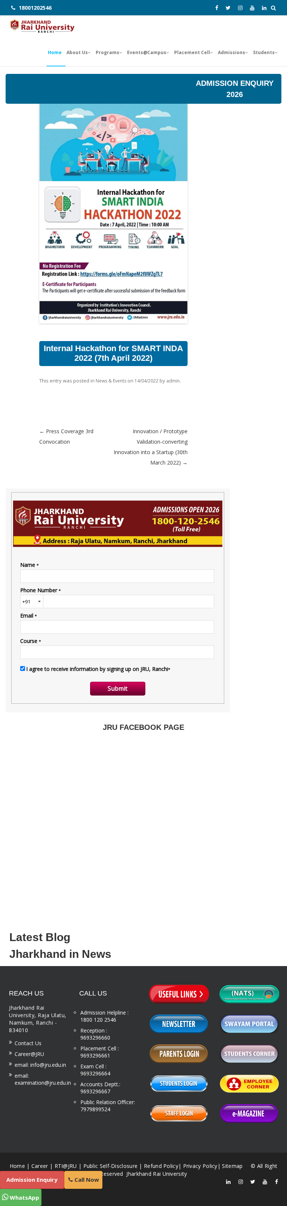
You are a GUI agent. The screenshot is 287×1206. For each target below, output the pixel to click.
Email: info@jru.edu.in (40, 1064)
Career (39, 1165)
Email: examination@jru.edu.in (43, 1079)
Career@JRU (29, 1053)
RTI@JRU (66, 1165)
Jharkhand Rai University (156, 1173)
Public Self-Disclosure (110, 1165)
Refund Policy (161, 1165)
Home (17, 1165)
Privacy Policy (200, 1165)
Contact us (28, 1043)
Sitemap (232, 1165)
